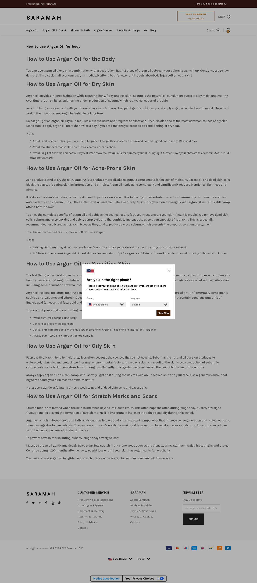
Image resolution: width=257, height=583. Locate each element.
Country (91, 298)
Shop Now (163, 313)
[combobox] (98, 304)
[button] (168, 271)
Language (135, 298)
